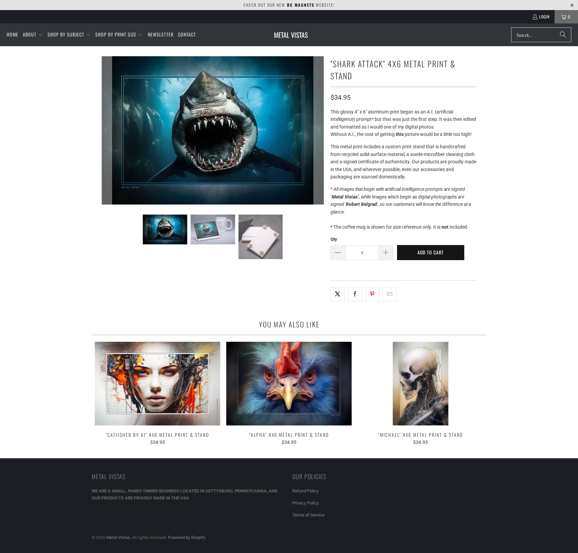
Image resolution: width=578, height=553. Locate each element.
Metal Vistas (118, 537)
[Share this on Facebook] (355, 294)
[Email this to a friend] (390, 294)
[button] (33, 35)
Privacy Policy (305, 502)
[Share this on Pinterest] (372, 294)
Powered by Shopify (186, 537)
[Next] (318, 130)
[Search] (563, 34)
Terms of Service (308, 515)
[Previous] (106, 130)
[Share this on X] (337, 294)
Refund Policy (305, 490)
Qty (333, 239)
